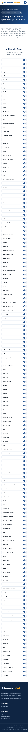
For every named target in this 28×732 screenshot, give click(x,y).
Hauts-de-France (11, 9)
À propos (3, 714)
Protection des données (9, 727)
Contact (22, 727)
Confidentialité (19, 726)
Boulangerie (12, 3)
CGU (14, 726)
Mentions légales (5, 716)
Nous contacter (5, 718)
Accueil (3, 9)
